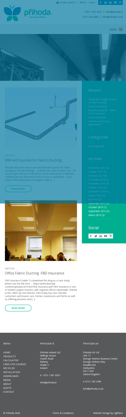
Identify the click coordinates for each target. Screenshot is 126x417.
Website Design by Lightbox (108, 413)
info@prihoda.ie (48, 382)
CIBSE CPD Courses (14, 364)
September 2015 (97, 211)
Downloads (11, 376)
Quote (7, 387)
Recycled (9, 368)
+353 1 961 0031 (51, 375)
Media (7, 380)
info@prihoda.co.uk (93, 388)
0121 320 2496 (93, 381)
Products (9, 356)
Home (6, 352)
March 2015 (94, 215)
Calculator (10, 360)
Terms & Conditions (63, 413)
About (7, 383)
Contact (8, 391)
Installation (11, 372)
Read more (18, 308)
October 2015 (95, 207)
